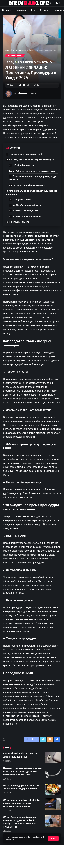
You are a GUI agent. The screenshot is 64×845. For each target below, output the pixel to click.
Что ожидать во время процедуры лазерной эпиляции (32, 192)
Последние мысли (19, 221)
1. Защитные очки (21, 199)
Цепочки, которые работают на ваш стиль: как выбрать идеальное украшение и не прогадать (22, 771)
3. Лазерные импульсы (25, 210)
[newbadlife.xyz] (29, 3)
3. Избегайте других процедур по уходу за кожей (32, 178)
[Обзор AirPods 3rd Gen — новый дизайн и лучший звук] (53, 757)
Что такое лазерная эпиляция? (25, 154)
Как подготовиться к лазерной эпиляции (31, 159)
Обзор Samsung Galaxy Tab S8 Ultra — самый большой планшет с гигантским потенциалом (22, 803)
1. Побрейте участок (23, 165)
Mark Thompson (20, 93)
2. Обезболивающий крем (27, 205)
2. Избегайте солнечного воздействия (34, 170)
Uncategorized (15, 55)
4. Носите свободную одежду (29, 185)
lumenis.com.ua (39, 244)
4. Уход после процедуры (27, 216)
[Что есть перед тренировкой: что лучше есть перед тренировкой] (53, 789)
